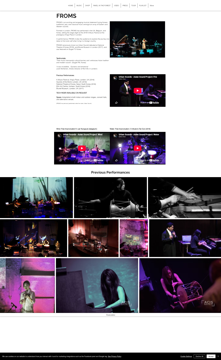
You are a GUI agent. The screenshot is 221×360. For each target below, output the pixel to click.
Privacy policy (110, 315)
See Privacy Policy (114, 356)
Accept (211, 356)
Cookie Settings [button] (186, 356)
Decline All (199, 356)
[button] (161, 5)
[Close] (218, 356)
